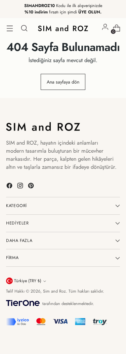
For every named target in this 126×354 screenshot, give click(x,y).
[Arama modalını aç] (24, 28)
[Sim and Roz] (63, 28)
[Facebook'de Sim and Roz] (10, 186)
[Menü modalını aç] (9, 28)
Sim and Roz (54, 291)
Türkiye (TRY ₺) (27, 281)
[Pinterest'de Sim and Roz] (32, 186)
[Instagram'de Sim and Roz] (21, 186)
